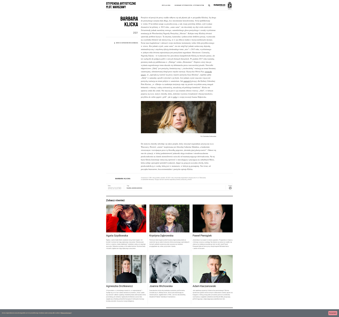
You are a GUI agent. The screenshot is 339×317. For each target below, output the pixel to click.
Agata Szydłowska (117, 235)
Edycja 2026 (166, 5)
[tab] (209, 5)
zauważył (187, 81)
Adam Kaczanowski (204, 286)
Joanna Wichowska (161, 286)
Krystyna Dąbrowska (161, 235)
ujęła (175, 97)
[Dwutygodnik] (219, 5)
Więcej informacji (66, 313)
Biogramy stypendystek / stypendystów (189, 5)
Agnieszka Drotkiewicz (119, 286)
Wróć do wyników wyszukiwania (127, 43)
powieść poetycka (137, 188)
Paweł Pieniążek (202, 235)
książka (129, 188)
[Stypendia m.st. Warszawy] (230, 5)
